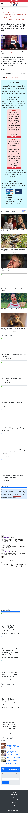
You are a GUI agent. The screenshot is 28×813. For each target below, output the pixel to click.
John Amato (4, 679)
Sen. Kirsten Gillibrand (12, 77)
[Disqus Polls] (14, 516)
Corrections (14, 808)
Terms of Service (17, 496)
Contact (14, 797)
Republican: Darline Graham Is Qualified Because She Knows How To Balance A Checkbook (9, 726)
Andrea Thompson (6, 633)
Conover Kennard (6, 657)
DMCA (14, 805)
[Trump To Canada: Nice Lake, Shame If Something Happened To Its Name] (10, 641)
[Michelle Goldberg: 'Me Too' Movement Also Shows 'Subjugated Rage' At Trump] (14, 416)
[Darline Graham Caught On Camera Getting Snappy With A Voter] (10, 691)
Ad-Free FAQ (15, 174)
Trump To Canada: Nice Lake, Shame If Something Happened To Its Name (10, 651)
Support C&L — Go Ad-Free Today (14, 1)
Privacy (14, 802)
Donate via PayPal (18, 191)
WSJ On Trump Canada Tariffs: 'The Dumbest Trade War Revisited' (10, 674)
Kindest (10, 195)
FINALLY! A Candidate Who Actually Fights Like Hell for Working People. (13, 759)
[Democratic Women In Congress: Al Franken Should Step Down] (14, 393)
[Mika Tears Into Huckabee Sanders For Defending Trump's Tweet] (14, 466)
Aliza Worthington (8, 52)
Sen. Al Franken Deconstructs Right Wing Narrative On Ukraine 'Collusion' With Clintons (13, 452)
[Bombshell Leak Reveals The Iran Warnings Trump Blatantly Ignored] (10, 618)
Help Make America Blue (10, 764)
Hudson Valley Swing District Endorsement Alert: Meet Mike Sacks (12, 753)
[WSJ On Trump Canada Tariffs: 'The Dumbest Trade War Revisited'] (10, 665)
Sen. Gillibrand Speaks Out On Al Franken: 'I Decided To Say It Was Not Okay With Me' (13, 27)
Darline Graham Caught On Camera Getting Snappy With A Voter (10, 702)
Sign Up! (5, 782)
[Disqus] (14, 551)
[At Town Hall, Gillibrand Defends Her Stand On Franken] (14, 345)
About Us (14, 795)
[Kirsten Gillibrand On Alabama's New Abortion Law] (14, 369)
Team (14, 792)
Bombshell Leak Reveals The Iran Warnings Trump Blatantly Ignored (8, 628)
